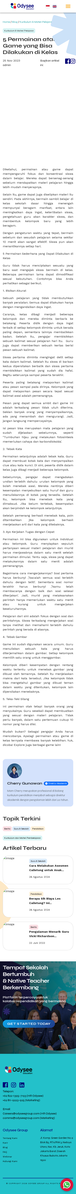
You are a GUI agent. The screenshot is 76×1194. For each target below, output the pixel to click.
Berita (7, 828)
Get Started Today (29, 1024)
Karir (5, 1142)
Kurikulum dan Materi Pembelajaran (22, 838)
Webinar (7, 1156)
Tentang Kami (10, 1138)
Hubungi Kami (10, 1161)
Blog (15, 21)
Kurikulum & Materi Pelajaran (36, 21)
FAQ (5, 1152)
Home (6, 21)
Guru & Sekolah (21, 828)
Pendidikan (38, 828)
